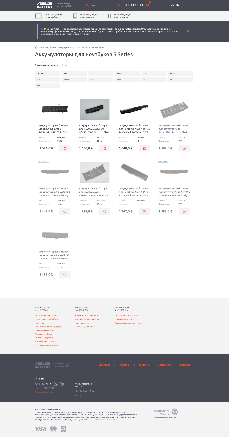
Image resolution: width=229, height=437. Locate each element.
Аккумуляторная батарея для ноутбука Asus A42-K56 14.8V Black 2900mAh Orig (55, 192)
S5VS (119, 79)
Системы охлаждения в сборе (46, 345)
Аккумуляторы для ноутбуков (46, 315)
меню (186, 5)
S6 (144, 79)
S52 (144, 73)
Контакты (184, 364)
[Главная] (36, 47)
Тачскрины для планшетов (85, 327)
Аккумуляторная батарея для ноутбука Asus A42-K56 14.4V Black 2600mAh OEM (134, 129)
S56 (38, 79)
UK (172, 5)
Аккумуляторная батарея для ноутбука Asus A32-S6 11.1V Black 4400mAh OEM (134, 192)
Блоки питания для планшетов (87, 319)
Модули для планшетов (84, 323)
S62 (171, 79)
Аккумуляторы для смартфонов (126, 315)
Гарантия (144, 364)
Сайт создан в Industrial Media (165, 418)
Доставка (104, 364)
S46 (65, 73)
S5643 (66, 79)
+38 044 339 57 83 (133, 5)
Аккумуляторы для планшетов (86, 315)
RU (177, 5)
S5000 (119, 73)
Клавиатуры (39, 323)
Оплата (124, 364)
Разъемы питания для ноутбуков (48, 327)
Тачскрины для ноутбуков (45, 341)
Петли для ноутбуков (43, 334)
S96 (38, 85)
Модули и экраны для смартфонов (128, 323)
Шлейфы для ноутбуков (44, 330)
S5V (91, 79)
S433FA (40, 73)
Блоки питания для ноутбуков (46, 319)
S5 (91, 73)
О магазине (164, 364)
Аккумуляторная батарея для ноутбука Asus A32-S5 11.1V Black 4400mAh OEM (54, 255)
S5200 (172, 73)
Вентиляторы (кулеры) (44, 338)
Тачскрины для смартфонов (125, 319)
